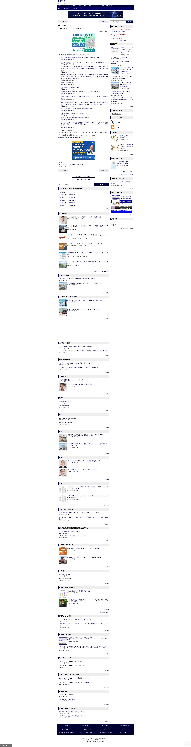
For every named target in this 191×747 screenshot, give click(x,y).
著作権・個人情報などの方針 (67, 732)
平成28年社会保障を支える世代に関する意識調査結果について (77, 108)
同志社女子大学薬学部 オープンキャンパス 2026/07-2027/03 (84, 557)
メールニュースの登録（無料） (83, 179)
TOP (60, 6)
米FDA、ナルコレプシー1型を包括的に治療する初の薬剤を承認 (84, 309)
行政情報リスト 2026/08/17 (67, 202)
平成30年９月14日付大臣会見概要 (70, 87)
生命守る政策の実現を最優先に (67, 418)
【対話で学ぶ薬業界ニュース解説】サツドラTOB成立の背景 (75, 619)
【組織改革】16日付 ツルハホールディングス (71, 380)
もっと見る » (105, 209)
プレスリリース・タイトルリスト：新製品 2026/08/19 (74, 682)
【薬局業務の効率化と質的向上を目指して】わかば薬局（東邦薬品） (85, 435)
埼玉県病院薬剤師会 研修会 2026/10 (69, 531)
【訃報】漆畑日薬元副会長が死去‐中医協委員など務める (82, 469)
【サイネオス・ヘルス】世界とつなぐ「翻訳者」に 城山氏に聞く (85, 243)
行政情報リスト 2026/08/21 (67, 192)
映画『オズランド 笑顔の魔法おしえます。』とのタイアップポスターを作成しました (83, 62)
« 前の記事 (63, 21)
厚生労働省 (64, 59)
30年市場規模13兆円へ (65, 401)
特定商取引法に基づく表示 (105, 732)
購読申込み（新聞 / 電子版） (119, 31)
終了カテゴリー (124, 732)
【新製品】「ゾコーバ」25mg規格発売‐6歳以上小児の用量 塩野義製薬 (78, 367)
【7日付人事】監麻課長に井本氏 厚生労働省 (79, 384)
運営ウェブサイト (67, 729)
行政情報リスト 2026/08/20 (67, 194)
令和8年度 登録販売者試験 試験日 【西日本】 (72, 716)
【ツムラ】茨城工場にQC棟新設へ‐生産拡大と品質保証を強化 (83, 283)
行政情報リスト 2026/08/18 (67, 200)
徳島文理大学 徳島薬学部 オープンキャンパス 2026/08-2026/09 (85, 548)
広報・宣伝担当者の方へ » (126, 228)
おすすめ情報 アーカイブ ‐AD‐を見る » (99, 271)
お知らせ (105, 729)
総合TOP (60, 8)
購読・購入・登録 (107, 6)
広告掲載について (86, 729)
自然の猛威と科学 (64, 405)
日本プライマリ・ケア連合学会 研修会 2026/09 (72, 535)
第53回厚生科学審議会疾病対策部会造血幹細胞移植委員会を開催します (80, 57)
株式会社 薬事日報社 (95, 740)
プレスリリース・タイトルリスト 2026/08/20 (71, 665)
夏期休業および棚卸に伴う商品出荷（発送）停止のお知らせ (126, 146)
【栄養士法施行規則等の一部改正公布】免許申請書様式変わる (76, 346)
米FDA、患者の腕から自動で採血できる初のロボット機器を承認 (84, 300)
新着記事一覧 (67, 8)
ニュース (66, 6)
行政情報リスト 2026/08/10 (67, 205)
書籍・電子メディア (94, 6)
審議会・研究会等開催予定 (68, 82)
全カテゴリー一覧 (76, 8)
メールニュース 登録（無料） (119, 40)
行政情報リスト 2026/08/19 (67, 197)
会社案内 (67, 725)
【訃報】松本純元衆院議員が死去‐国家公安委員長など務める (83, 461)
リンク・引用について (86, 732)
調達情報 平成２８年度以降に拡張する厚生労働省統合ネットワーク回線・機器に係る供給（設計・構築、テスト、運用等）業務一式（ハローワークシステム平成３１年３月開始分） (84, 124)
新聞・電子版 (82, 6)
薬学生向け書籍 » (104, 612)
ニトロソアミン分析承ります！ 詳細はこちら (71, 164)
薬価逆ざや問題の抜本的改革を (67, 422)
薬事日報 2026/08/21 (65, 574)
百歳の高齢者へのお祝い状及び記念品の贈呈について (75, 117)
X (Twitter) (119, 122)
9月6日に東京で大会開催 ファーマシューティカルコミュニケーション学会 (79, 512)
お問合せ (124, 729)
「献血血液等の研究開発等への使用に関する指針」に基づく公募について (80, 91)
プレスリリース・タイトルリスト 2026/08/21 (71, 661)
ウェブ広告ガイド (116, 222)
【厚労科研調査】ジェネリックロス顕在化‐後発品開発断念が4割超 (77, 278)
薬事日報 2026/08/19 (65, 578)
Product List (105, 725)
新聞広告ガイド (115, 225)
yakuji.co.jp (84, 738)
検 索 (101, 184)
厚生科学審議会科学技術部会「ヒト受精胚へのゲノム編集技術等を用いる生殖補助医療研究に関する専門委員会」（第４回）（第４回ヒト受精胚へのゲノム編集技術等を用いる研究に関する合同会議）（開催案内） (84, 76)
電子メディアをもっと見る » (125, 174)
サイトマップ (86, 725)
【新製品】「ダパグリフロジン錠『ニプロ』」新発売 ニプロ (76, 363)
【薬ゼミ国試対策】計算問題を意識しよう (78, 591)
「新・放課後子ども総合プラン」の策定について (74, 113)
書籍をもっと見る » (128, 171)
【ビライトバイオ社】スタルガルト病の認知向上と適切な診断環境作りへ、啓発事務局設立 (83, 350)
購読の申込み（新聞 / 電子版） (83, 176)
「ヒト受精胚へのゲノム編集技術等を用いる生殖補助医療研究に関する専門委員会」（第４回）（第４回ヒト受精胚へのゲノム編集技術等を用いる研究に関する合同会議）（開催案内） (84, 68)
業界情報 (73, 6)
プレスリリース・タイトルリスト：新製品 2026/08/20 (74, 678)
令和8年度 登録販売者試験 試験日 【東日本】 (72, 711)
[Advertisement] (83, 330)
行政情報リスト (66, 25)
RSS (118, 127)
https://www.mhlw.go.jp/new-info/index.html (69, 137)
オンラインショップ (116, 35)
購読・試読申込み (124, 725)
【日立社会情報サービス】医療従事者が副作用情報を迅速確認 (84, 217)
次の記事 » (104, 21)
